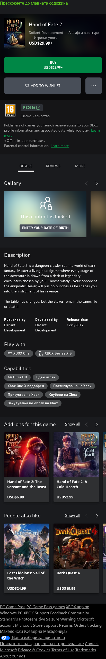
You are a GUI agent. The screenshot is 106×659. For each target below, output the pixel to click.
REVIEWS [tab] (53, 165)
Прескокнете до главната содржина (34, 3)
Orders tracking (88, 625)
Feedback (58, 612)
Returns (66, 625)
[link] (26, 467)
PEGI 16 (29, 108)
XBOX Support (36, 612)
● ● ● (93, 85)
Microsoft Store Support (36, 625)
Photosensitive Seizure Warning (47, 619)
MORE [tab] (80, 165)
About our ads (12, 655)
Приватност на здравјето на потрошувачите (42, 643)
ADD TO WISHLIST (45, 85)
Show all (72, 424)
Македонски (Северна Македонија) (33, 631)
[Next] (97, 183)
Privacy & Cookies (34, 649)
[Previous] (86, 183)
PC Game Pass (12, 606)
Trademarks (85, 649)
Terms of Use (62, 649)
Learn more (60, 145)
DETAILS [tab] (26, 165)
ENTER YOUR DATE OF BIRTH (45, 228)
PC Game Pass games (45, 606)
